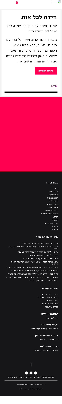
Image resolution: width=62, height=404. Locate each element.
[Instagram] (31, 372)
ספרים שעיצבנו (51, 210)
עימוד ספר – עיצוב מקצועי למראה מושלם (40, 258)
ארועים (55, 226)
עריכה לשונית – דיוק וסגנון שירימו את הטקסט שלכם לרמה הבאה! (33, 247)
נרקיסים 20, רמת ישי (49, 339)
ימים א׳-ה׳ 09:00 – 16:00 (46, 350)
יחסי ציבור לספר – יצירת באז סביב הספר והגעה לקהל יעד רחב (31, 277)
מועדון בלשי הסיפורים (49, 294)
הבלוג (55, 216)
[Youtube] (26, 372)
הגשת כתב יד (52, 197)
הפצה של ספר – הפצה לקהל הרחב (43, 280)
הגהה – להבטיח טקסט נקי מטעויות (43, 255)
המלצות (55, 220)
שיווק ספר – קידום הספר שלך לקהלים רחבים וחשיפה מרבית (33, 273)
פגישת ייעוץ (53, 207)
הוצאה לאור (53, 201)
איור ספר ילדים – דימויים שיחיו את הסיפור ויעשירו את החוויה (32, 267)
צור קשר (54, 229)
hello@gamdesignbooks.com (44, 328)
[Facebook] (35, 372)
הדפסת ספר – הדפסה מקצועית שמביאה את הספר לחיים (34, 270)
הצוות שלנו (53, 194)
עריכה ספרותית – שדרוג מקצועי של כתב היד (39, 243)
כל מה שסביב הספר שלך (47, 297)
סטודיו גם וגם (52, 204)
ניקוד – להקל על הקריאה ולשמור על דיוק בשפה (38, 251)
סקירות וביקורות (51, 223)
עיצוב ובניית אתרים (50, 303)
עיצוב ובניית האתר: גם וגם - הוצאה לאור (31, 389)
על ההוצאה (53, 191)
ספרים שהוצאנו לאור (49, 213)
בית (56, 188)
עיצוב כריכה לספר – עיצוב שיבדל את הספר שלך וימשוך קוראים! (34, 262)
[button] (36, 4)
